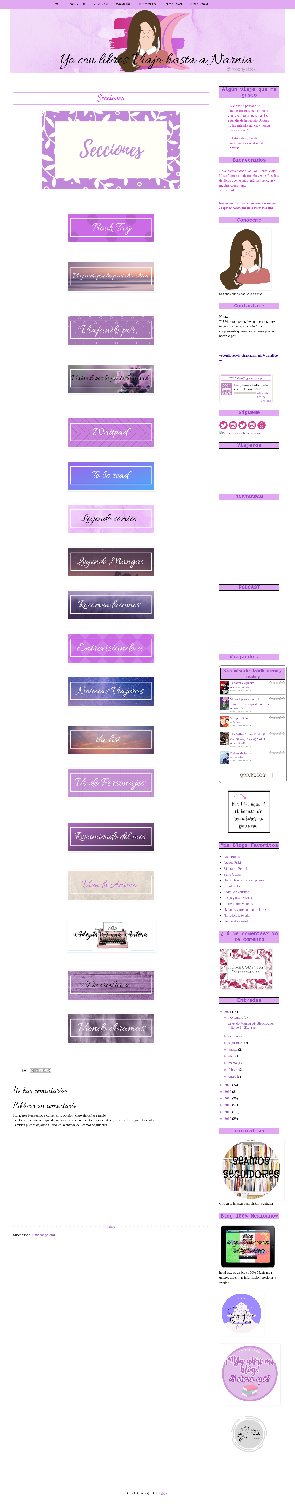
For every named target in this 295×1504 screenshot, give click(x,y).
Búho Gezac (232, 874)
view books (266, 400)
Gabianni (236, 722)
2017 (228, 1105)
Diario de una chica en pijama (244, 880)
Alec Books (232, 857)
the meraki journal (236, 921)
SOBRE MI (77, 4)
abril (231, 1056)
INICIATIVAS (173, 4)
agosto (233, 1049)
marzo (233, 1063)
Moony (238, 385)
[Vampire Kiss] (225, 725)
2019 (228, 1091)
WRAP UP (123, 4)
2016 (228, 1112)
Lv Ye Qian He (239, 743)
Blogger (161, 1493)
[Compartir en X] (40, 1070)
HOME (57, 4)
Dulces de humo (241, 753)
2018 (228, 1098)
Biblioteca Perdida (236, 868)
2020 (228, 1085)
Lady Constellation (236, 892)
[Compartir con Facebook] (45, 1070)
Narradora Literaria (237, 915)
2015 (228, 1118)
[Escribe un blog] (36, 1070)
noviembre (236, 1017)
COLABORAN (199, 4)
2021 (228, 1012)
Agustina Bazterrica (240, 687)
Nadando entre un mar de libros (245, 909)
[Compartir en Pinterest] (49, 1070)
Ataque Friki (232, 862)
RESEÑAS (101, 4)
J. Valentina (238, 757)
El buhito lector (234, 886)
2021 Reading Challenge (246, 378)
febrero (233, 1069)
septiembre (236, 1043)
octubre (233, 1036)
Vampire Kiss (239, 718)
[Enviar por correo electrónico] (32, 1070)
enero (232, 1076)
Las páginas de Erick (238, 898)
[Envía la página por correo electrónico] (24, 1070)
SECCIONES (147, 4)
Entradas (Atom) (43, 1235)
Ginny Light (238, 708)
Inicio (111, 1226)
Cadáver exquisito (242, 683)
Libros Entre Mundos (238, 904)
